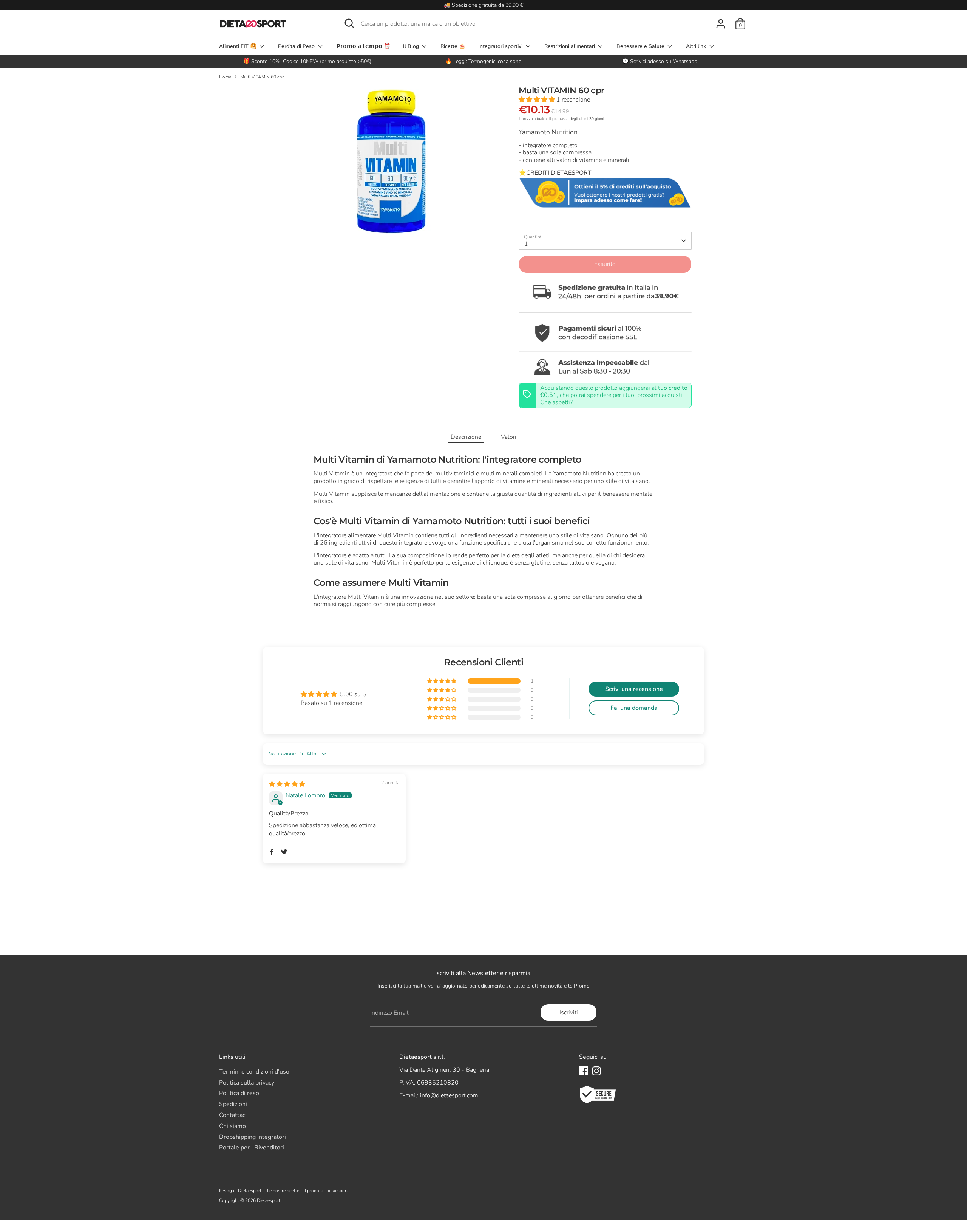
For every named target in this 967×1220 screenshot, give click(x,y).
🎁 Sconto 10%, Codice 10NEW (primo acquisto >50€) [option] (307, 61)
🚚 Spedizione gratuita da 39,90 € (483, 5)
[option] (483, 61)
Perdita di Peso (297, 46)
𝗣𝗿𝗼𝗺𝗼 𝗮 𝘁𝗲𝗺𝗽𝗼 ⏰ (363, 46)
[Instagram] (596, 1070)
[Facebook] (583, 1070)
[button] (537, 99)
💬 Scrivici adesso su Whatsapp (659, 61)
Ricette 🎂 (452, 46)
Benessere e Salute (641, 46)
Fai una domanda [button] (634, 708)
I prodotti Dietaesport (326, 1191)
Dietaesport (268, 1200)
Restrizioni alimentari (570, 46)
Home (225, 77)
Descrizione (466, 437)
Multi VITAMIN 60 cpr (262, 77)
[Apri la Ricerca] (349, 23)
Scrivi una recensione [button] (634, 689)
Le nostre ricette (283, 1191)
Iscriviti (568, 1012)
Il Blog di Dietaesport (240, 1191)
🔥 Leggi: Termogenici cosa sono (483, 61)
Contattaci (233, 1115)
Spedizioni (233, 1104)
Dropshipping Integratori (252, 1137)
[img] (287, 784)
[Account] (720, 23)
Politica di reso (239, 1093)
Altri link (696, 46)
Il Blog (411, 46)
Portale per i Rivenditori (251, 1147)
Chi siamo (232, 1126)
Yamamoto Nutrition (548, 132)
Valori (508, 437)
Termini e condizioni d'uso (254, 1072)
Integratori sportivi (501, 46)
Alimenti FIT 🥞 (238, 46)
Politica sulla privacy (246, 1082)
